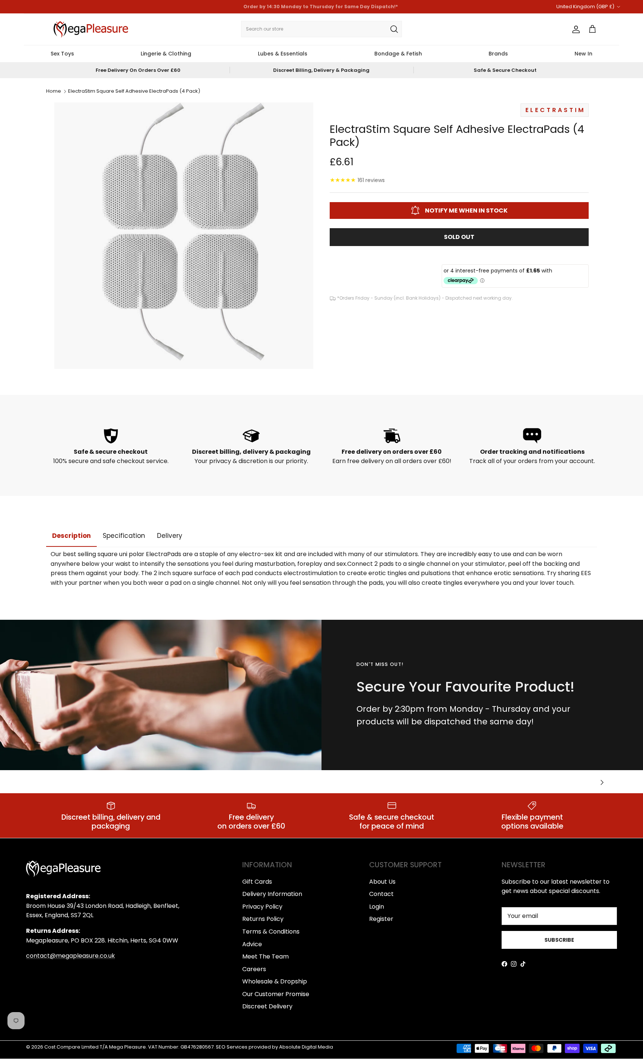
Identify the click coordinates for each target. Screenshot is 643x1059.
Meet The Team (265, 956)
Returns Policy (263, 919)
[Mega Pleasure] (91, 29)
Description (71, 535)
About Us (382, 881)
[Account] (574, 29)
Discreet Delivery (267, 1006)
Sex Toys (62, 53)
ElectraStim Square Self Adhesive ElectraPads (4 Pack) (134, 91)
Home (53, 91)
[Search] (394, 29)
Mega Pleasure (127, 1046)
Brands (498, 53)
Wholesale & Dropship (274, 981)
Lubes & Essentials (282, 53)
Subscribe (559, 940)
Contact (381, 894)
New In (583, 53)
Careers (254, 969)
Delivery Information (272, 894)
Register (381, 919)
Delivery (169, 535)
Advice (252, 944)
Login (376, 906)
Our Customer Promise (275, 994)
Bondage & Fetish (398, 53)
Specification (124, 535)
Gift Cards (257, 881)
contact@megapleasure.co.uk (70, 955)
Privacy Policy (262, 906)
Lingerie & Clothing (166, 53)
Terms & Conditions (271, 931)
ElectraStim (555, 110)
